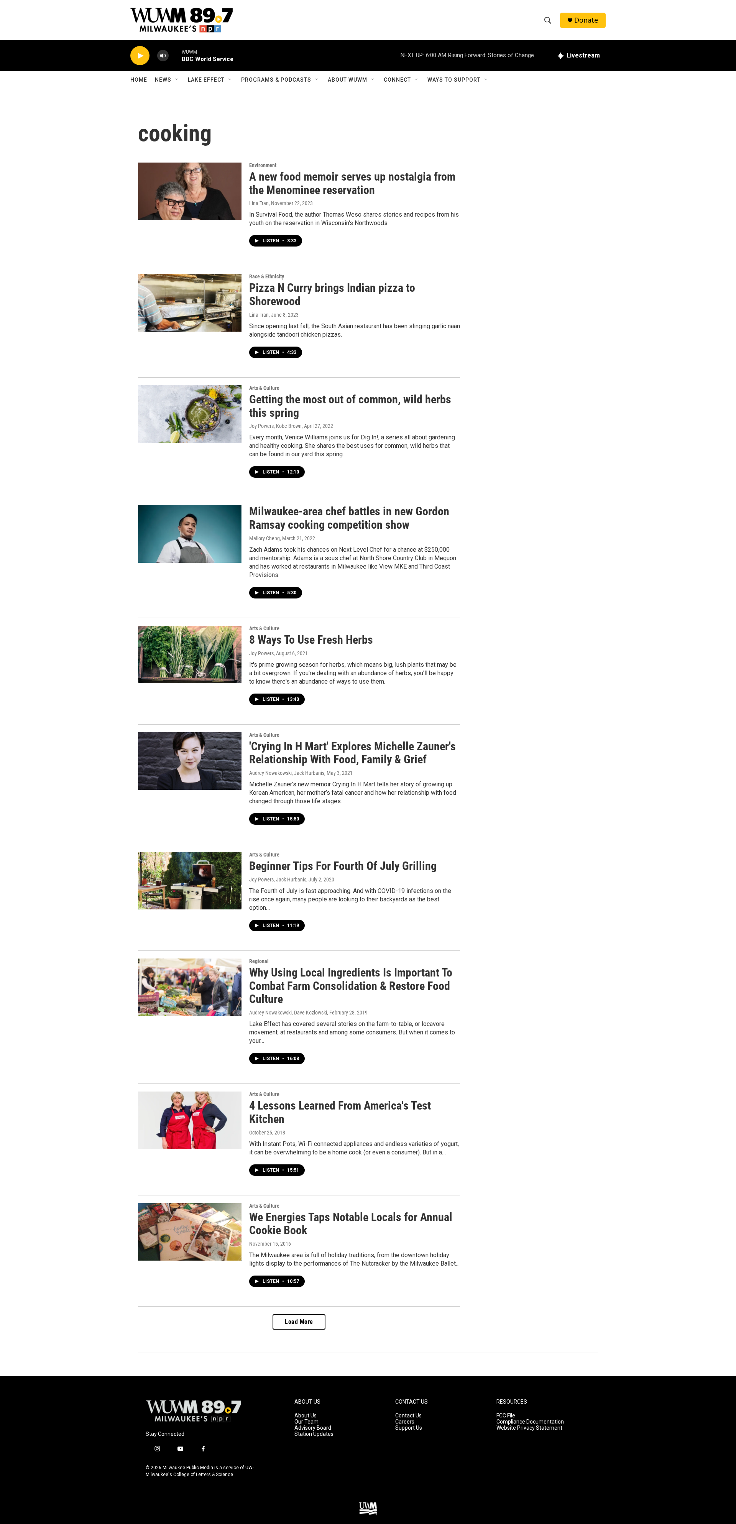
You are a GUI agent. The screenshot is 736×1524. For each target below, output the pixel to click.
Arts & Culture (264, 388)
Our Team (306, 1422)
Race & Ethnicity (266, 276)
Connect (397, 80)
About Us (305, 1416)
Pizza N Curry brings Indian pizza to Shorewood (332, 294)
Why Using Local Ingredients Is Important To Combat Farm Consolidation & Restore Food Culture (350, 986)
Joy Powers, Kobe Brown (275, 426)
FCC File (505, 1416)
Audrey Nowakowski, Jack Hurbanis (286, 773)
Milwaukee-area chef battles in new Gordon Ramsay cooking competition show (349, 518)
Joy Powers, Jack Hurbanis (277, 879)
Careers (404, 1422)
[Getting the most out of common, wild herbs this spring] (190, 414)
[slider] (175, 55)
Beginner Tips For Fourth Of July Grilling (343, 866)
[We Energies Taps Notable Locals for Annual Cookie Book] (190, 1232)
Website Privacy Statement (529, 1428)
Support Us (408, 1428)
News (163, 80)
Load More (299, 1321)
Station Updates (314, 1434)
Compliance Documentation (530, 1422)
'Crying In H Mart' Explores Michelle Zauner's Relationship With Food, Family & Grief (352, 753)
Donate (586, 20)
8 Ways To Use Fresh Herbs (311, 639)
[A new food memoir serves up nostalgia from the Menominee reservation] (190, 191)
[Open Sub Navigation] (177, 80)
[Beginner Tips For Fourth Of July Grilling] (190, 880)
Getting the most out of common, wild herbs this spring (350, 406)
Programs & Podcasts (276, 80)
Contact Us (408, 1416)
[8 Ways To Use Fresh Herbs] (190, 654)
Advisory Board (312, 1428)
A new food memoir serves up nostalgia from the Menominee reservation (352, 183)
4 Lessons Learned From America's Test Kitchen (340, 1112)
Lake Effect (206, 80)
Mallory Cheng (264, 538)
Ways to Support (454, 80)
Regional (259, 961)
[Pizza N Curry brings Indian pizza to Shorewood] (190, 302)
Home (138, 80)
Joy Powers (261, 653)
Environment (262, 165)
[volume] (162, 55)
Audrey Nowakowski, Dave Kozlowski (288, 1012)
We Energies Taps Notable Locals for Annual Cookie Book (350, 1223)
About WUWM (347, 80)
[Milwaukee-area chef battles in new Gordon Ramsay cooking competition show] (190, 533)
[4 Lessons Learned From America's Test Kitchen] (190, 1120)
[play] (140, 55)
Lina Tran (259, 203)
